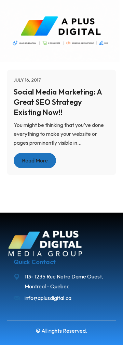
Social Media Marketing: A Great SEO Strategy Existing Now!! (58, 102)
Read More (35, 160)
